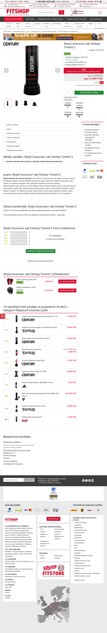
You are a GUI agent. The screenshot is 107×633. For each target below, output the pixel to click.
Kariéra (20, 1)
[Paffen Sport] (28, 420)
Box (28, 31)
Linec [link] (32, 561)
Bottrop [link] (11, 530)
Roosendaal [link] (9, 571)
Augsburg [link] (13, 528)
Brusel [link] (13, 582)
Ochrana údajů (59, 529)
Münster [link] (21, 542)
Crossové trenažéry (80, 522)
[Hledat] (61, 12)
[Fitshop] (18, 12)
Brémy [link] (27, 530)
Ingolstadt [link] (15, 537)
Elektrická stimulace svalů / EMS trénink (87, 573)
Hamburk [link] (25, 535)
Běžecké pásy (78, 527)
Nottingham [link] (9, 556)
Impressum (13, 1)
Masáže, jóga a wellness (76, 19)
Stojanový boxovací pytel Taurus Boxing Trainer (39, 327)
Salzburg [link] (8, 564)
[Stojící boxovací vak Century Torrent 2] (16, 341)
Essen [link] (7, 535)
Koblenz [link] (7, 539)
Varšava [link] (7, 598)
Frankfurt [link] (13, 535)
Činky (76, 545)
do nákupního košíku (89, 93)
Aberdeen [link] (8, 551)
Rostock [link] (12, 544)
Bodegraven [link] (17, 569)
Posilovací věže (79, 533)
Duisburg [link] (30, 533)
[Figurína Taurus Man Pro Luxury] (16, 408)
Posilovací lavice (79, 540)
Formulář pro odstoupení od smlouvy (44, 543)
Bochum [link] (29, 528)
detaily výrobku (12, 125)
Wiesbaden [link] (15, 546)
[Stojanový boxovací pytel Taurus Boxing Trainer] (16, 330)
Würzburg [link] (22, 546)
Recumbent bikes (79, 550)
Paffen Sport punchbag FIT (32, 417)
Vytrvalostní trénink (13, 19)
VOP (41, 529)
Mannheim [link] (8, 542)
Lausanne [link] (16, 577)
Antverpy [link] (8, 582)
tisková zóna (58, 556)
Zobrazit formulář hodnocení (40, 251)
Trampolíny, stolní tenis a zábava (50, 19)
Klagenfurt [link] (26, 561)
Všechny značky (79, 580)
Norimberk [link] (28, 542)
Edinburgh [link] (8, 554)
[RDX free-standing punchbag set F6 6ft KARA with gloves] (16, 396)
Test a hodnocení (13, 138)
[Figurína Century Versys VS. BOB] (16, 374)
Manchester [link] (28, 554)
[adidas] (28, 386)
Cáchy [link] (7, 528)
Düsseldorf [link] (22, 533)
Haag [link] (23, 569)
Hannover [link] (8, 537)
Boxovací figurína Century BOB (33, 360)
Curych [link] (23, 577)
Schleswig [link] (28, 544)
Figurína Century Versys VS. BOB (34, 371)
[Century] (11, 44)
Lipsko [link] (24, 539)
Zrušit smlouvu (53, 519)
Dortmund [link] (8, 533)
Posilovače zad (79, 568)
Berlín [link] (18, 528)
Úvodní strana (7, 31)
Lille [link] (6, 587)
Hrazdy (76, 571)
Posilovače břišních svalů (82, 566)
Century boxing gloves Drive (26, 280)
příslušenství (11, 142)
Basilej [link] (7, 577)
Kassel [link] (28, 537)
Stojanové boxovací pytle (49, 31)
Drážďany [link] (15, 533)
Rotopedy (77, 553)
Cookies (42, 532)
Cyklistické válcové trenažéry (83, 556)
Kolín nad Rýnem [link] (16, 539)
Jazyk (89, 1)
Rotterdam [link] (16, 571)
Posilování (29, 19)
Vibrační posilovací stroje (82, 576)
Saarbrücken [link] (20, 544)
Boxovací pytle (35, 31)
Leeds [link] (14, 551)
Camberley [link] (28, 551)
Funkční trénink (79, 563)
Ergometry (77, 525)
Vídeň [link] (13, 564)
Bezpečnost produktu (15, 150)
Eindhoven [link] (29, 569)
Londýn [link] (21, 554)
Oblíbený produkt (13, 146)
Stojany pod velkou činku (82, 561)
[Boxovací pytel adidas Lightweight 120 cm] (16, 385)
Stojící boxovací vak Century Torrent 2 (36, 338)
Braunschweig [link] (19, 530)
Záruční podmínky (13, 133)
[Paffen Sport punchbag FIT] (16, 419)
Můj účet (96, 1)
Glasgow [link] (15, 554)
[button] (8, 103)
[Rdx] (28, 399)
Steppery (77, 558)
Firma (7, 1)
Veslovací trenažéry (80, 530)
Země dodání (80, 1)
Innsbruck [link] (19, 561)
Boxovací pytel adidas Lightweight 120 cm (37, 382)
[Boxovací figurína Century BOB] (16, 363)
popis (9, 129)
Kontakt (26, 1)
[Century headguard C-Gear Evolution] (10, 290)
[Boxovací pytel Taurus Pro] (16, 352)
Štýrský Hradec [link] (10, 561)
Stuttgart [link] (8, 546)
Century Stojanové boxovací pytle (68, 31)
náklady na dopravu (43, 535)
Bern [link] (11, 577)
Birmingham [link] (20, 551)
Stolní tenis (77, 538)
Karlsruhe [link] (22, 537)
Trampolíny (78, 535)
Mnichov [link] (15, 542)
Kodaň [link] (7, 592)
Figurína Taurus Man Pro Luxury (34, 406)
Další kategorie (96, 19)
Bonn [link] (6, 530)
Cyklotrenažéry (79, 543)
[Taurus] (28, 331)
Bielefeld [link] (23, 528)
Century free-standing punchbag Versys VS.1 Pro (40, 316)
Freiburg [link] (19, 535)
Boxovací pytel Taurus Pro (31, 349)
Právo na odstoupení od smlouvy (59, 536)
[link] (85, 170)
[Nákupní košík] (100, 12)
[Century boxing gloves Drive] (10, 281)
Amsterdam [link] (9, 569)
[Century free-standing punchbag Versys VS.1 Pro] (16, 319)
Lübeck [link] (29, 539)
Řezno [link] (7, 544)
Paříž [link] (9, 587)
